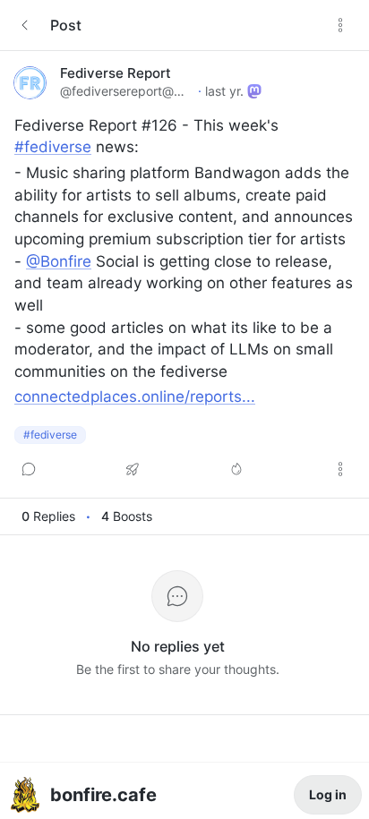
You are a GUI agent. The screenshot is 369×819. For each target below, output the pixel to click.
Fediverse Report (115, 73)
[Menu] (340, 25)
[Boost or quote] (132, 469)
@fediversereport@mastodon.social (127, 90)
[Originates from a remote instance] (254, 91)
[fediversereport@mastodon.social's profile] (30, 82)
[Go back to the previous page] (25, 25)
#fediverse (50, 434)
